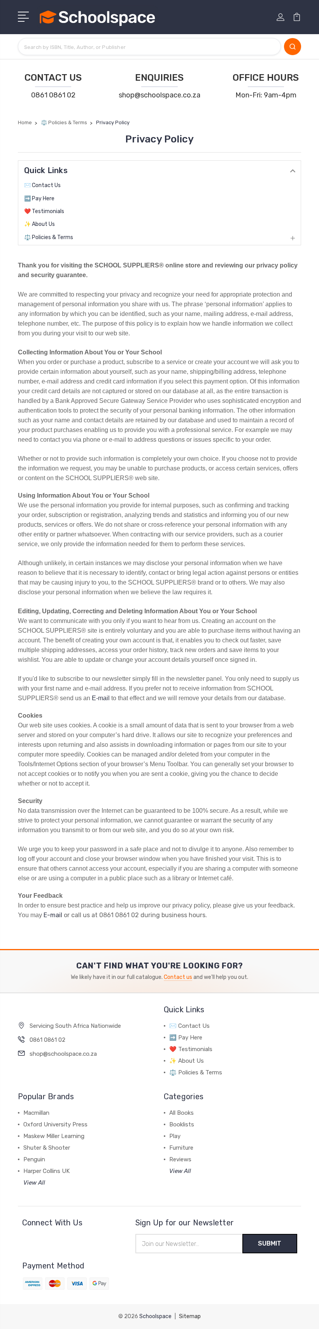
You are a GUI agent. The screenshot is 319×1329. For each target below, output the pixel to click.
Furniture (181, 1147)
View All (34, 1182)
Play (175, 1136)
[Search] (292, 46)
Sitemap (190, 1316)
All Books (181, 1112)
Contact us (178, 977)
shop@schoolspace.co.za (159, 95)
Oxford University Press (55, 1124)
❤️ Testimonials (44, 211)
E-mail (101, 698)
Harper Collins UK (46, 1171)
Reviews (180, 1159)
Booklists (181, 1124)
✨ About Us (39, 224)
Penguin (34, 1159)
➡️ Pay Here (39, 198)
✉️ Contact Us (42, 185)
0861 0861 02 (53, 95)
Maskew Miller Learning (53, 1136)
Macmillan (36, 1112)
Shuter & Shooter (46, 1147)
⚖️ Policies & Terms (48, 237)
